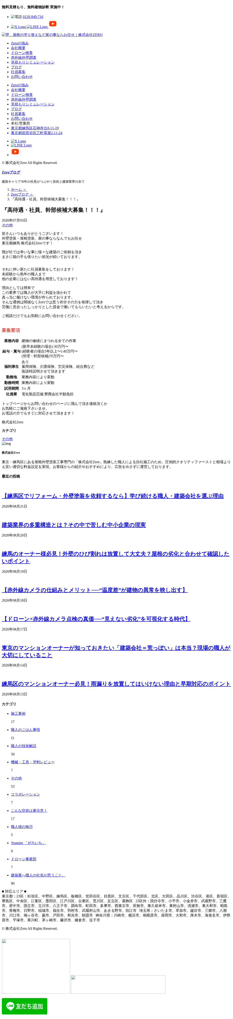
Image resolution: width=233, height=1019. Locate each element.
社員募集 (18, 72)
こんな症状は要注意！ (29, 810)
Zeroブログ (11, 172)
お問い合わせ (22, 77)
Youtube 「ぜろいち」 (28, 843)
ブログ (16, 67)
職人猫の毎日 (22, 827)
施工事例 (18, 713)
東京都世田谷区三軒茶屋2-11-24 (36, 133)
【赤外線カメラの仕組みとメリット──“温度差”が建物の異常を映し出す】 (95, 590)
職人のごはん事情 (25, 730)
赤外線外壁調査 (23, 57)
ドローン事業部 (23, 859)
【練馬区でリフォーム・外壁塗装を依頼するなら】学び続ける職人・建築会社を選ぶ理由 (113, 496)
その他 (7, 225)
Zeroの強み (20, 43)
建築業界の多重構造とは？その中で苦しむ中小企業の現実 (74, 525)
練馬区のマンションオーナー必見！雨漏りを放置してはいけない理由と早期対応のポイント (116, 684)
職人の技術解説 (23, 746)
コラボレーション (25, 794)
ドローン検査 (22, 53)
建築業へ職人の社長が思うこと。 (38, 875)
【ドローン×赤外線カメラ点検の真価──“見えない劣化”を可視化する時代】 (96, 619)
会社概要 (18, 48)
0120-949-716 (33, 17)
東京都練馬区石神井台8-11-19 (35, 128)
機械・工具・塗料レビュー (33, 762)
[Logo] (52, 35)
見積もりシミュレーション (33, 62)
